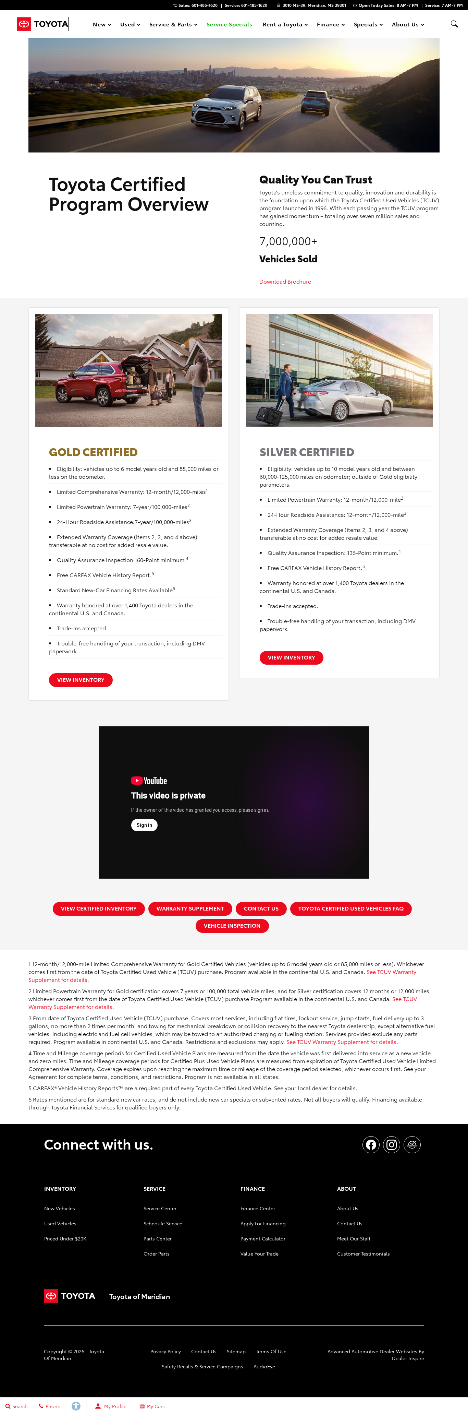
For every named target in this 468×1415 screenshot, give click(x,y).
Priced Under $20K (65, 1238)
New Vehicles (59, 1208)
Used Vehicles (60, 1223)
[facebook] (371, 1144)
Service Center (160, 1208)
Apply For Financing (263, 1223)
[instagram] (391, 1144)
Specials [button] (366, 25)
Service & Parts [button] (170, 25)
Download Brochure (285, 281)
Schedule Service (163, 1223)
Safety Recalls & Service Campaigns (202, 1366)
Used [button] (128, 25)
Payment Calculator (263, 1238)
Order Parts (157, 1253)
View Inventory (80, 679)
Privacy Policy (165, 1351)
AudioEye (264, 1366)
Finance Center (258, 1208)
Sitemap (236, 1351)
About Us (347, 1208)
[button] (454, 24)
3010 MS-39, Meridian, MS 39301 (314, 5)
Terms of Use (271, 1351)
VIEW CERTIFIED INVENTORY (99, 908)
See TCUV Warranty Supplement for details (341, 1041)
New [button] (100, 25)
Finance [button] (328, 25)
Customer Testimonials (363, 1253)
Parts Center (158, 1238)
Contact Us (349, 1223)
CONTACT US (261, 908)
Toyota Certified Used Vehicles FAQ (351, 908)
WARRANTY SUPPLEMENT (190, 908)
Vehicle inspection (232, 925)
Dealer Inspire (408, 1358)
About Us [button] (405, 25)
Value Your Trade (260, 1253)
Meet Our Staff (353, 1238)
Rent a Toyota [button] (282, 25)
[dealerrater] (412, 1144)
